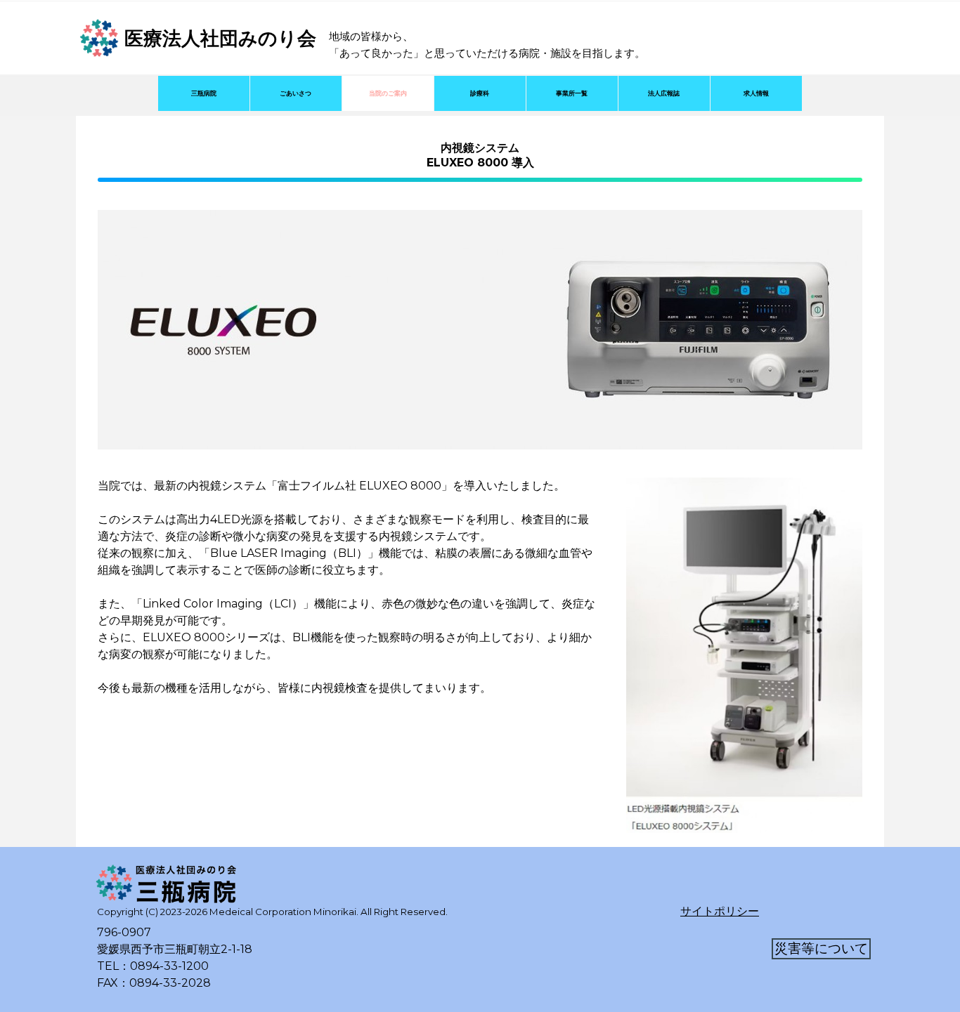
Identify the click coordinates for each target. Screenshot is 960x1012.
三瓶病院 (203, 93)
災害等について (821, 948)
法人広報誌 (664, 93)
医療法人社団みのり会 (220, 38)
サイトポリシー (719, 911)
